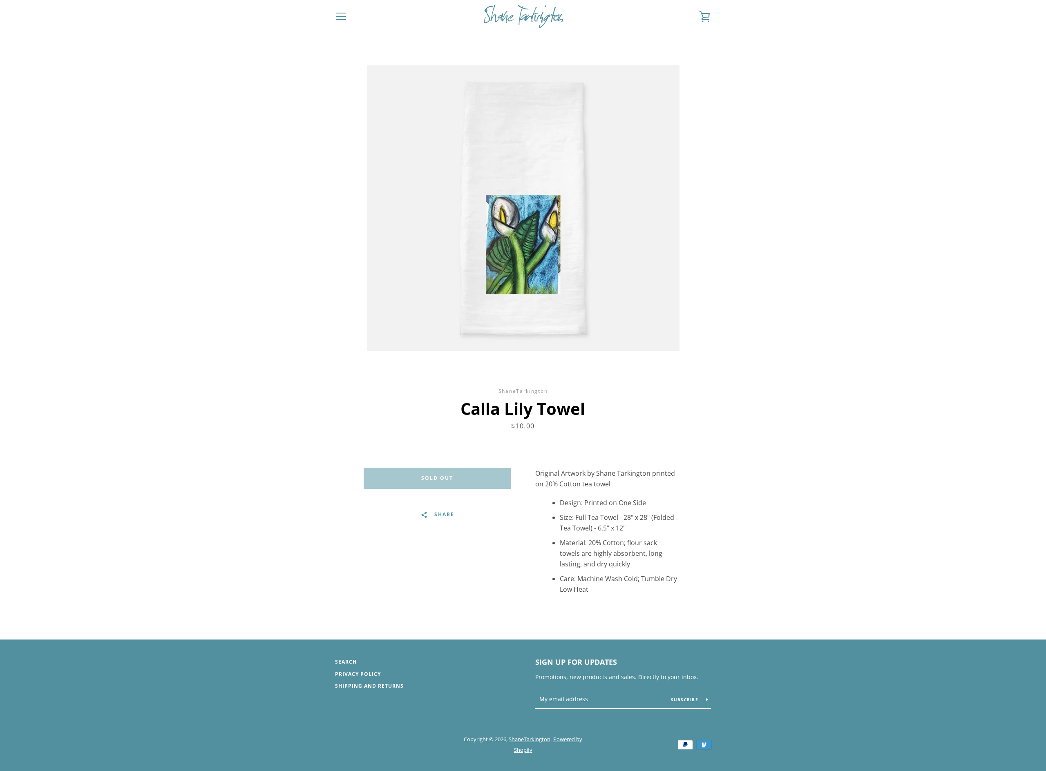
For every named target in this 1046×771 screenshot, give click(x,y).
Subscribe (685, 699)
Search (346, 661)
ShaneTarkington (529, 739)
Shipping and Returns (369, 685)
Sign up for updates (576, 662)
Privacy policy (358, 674)
